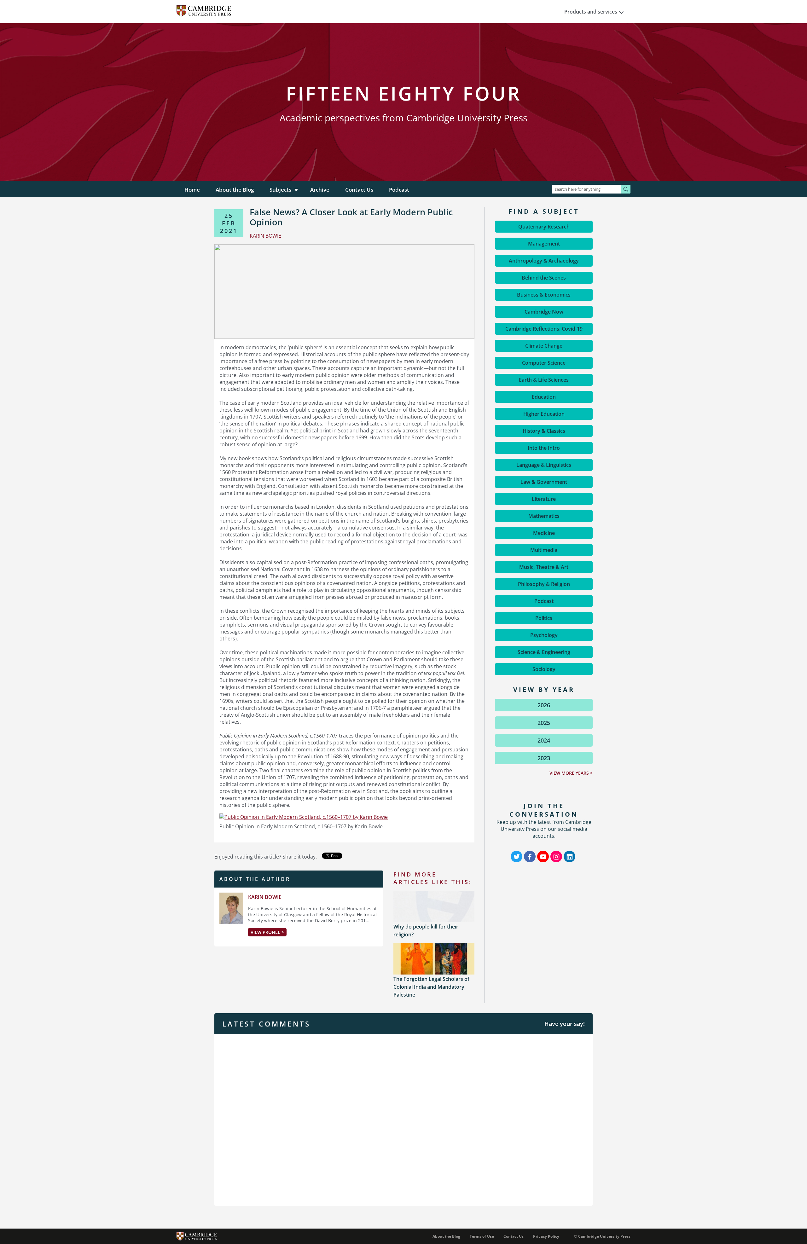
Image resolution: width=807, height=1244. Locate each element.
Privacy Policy (546, 1236)
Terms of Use (482, 1236)
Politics (543, 618)
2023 (543, 758)
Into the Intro (544, 447)
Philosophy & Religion (544, 584)
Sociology (543, 669)
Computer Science (544, 362)
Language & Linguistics (543, 464)
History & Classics (544, 430)
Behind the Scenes (544, 277)
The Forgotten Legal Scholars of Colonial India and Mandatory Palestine (431, 986)
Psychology (544, 635)
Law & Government (543, 481)
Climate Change (543, 345)
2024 (543, 740)
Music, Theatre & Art (543, 567)
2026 (543, 705)
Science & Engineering (544, 652)
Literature (544, 498)
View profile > (267, 932)
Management (544, 243)
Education (544, 396)
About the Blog (235, 189)
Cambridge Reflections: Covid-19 (544, 328)
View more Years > (571, 773)
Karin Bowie (265, 897)
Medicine (544, 532)
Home (192, 189)
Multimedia (543, 550)
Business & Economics (544, 294)
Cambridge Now (544, 311)
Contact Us (359, 189)
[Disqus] (403, 1119)
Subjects (280, 189)
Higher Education (544, 413)
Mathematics (544, 515)
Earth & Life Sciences (544, 379)
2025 (543, 722)
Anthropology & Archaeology (544, 260)
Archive (319, 189)
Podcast (399, 189)
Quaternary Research (544, 226)
